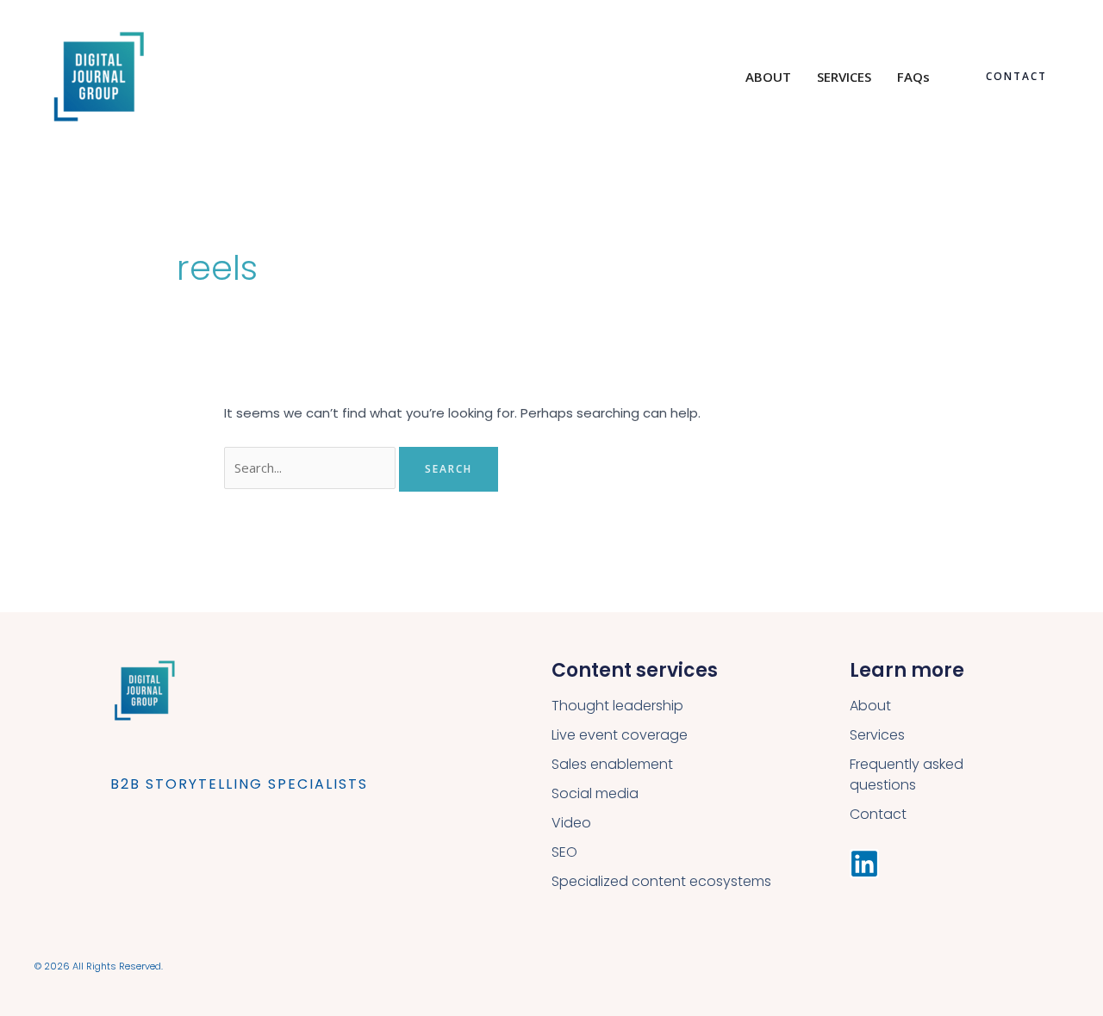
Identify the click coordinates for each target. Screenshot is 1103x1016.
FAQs (913, 76)
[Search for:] (311, 468)
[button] (1016, 76)
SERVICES (844, 76)
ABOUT (768, 76)
